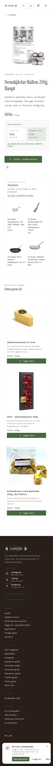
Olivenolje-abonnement (16, 621)
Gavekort (9, 637)
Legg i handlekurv (25, 159)
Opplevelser (10, 629)
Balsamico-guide (12, 673)
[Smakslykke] (11, 5)
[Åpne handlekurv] (38, 5)
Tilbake (12, 15)
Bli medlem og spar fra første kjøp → (25, 145)
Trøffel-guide (11, 677)
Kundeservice (11, 723)
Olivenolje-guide (12, 669)
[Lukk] (47, 746)
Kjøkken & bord (12, 617)
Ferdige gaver (11, 633)
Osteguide (9, 657)
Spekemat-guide (12, 661)
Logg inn (36, 759)
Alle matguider (11, 650)
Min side (8, 736)
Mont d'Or (9, 685)
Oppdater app (15, 600)
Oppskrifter (10, 654)
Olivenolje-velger (12, 665)
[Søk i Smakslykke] (23, 5)
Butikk (7, 613)
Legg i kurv (28, 361)
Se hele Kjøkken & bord (20, 195)
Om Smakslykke (12, 711)
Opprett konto (21, 759)
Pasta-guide (10, 681)
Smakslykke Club (12, 698)
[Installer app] (31, 5)
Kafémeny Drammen (14, 719)
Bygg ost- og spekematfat (17, 625)
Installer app (17, 594)
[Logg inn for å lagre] (7, 167)
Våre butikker (11, 715)
